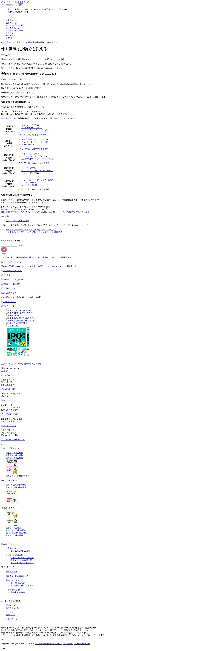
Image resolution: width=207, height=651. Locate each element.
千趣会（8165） (28, 144)
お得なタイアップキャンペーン (51, 266)
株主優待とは (11, 23)
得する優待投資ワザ (14, 590)
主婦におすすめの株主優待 (17, 221)
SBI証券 (4, 118)
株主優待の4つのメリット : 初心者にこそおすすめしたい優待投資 (34, 232)
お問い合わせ (11, 619)
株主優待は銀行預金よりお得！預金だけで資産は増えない (31, 230)
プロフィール (11, 612)
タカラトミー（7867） (31, 154)
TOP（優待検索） (8, 42)
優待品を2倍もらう (19, 592)
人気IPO (9, 12)
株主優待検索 (11, 20)
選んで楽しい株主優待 (26, 42)
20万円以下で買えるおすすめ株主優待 (33, 189)
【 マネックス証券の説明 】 (13, 440)
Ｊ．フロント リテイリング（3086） (37, 171)
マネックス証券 (7, 421)
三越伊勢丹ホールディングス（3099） (37, 159)
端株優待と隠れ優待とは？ (17, 576)
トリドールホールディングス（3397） (37, 180)
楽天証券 (5, 396)
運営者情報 (68, 644)
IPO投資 (9, 38)
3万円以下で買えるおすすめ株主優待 (32, 135)
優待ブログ (10, 615)
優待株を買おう (12, 28)
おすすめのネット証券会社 (22, 558)
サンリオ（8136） (29, 182)
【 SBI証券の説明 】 (9, 389)
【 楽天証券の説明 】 (10, 414)
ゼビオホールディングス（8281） (35, 156)
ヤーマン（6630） (29, 168)
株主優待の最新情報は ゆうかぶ (48, 644)
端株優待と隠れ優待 (14, 30)
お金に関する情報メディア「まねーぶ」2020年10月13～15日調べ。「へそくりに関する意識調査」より (45, 212)
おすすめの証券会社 (14, 25)
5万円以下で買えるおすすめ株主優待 (32, 149)
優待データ (10, 35)
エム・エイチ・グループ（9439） (35, 130)
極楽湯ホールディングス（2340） (35, 139)
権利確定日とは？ (18, 583)
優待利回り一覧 (12, 608)
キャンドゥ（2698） (30, 185)
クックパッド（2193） (31, 125)
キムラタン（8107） (69, 84)
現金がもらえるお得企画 (21, 560)
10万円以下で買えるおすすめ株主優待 (33, 163)
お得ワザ (9, 33)
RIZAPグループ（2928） (31, 128)
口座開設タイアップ (51, 9)
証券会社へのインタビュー (22, 563)
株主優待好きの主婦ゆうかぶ (28, 257)
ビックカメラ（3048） (31, 173)
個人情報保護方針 (82, 644)
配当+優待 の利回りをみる (22, 585)
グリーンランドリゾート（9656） (35, 142)
